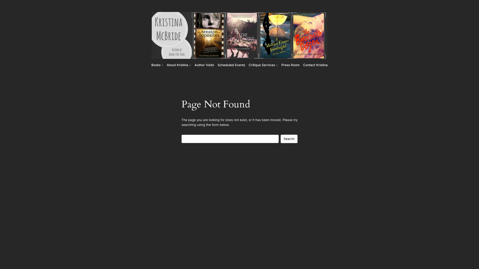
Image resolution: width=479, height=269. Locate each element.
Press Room (290, 65)
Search (289, 139)
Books (156, 65)
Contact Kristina (315, 65)
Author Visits (204, 65)
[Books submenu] (162, 65)
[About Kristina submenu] (190, 65)
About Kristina (177, 65)
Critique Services (262, 65)
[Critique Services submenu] (277, 65)
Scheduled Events (231, 65)
